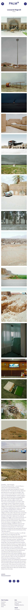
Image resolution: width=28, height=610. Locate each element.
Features (3, 602)
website (3, 574)
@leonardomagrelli (5, 575)
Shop (2, 606)
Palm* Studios (4, 600)
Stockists (3, 605)
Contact (17, 603)
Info (16, 600)
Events (3, 603)
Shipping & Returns (19, 605)
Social (16, 607)
